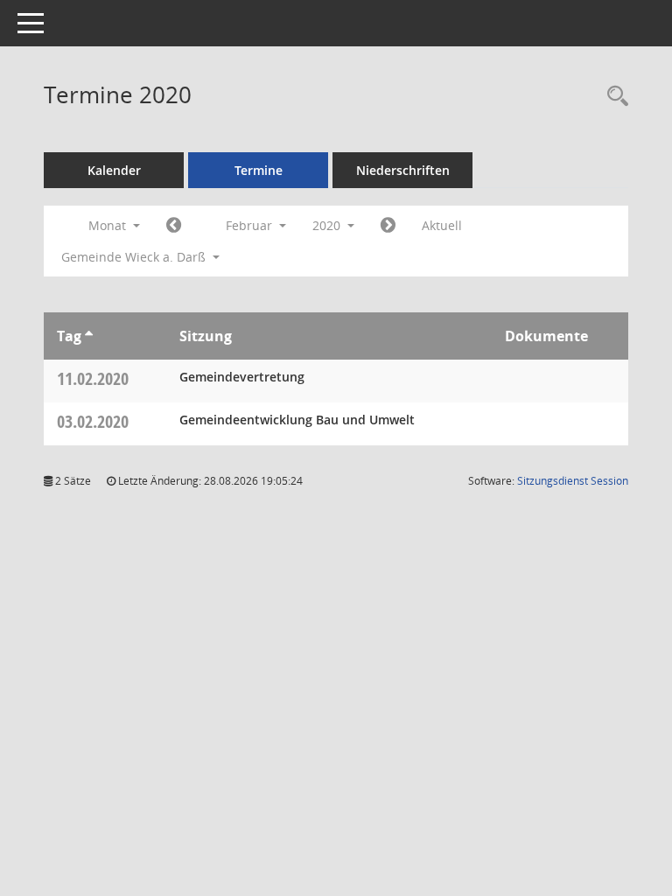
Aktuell (442, 225)
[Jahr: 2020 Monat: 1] (173, 226)
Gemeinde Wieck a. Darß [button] (135, 256)
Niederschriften (403, 170)
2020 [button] (328, 225)
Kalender (114, 170)
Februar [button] (251, 225)
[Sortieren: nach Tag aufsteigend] (89, 336)
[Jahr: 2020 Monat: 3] (388, 226)
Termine (258, 170)
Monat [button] (109, 225)
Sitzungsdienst (572, 480)
